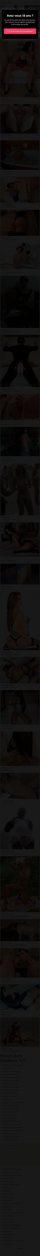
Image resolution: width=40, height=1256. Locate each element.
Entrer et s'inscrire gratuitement (20, 31)
